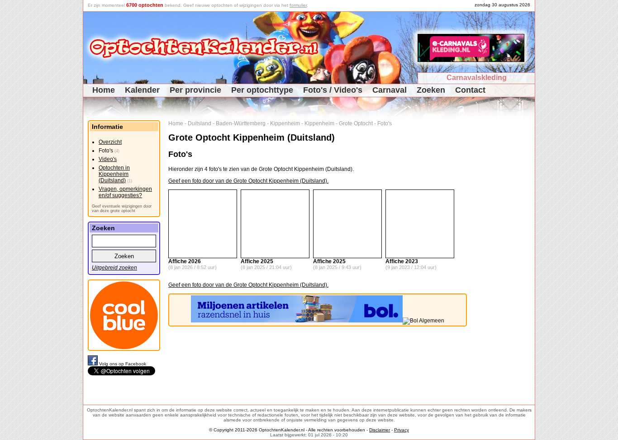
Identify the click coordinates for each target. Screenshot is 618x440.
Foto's (384, 123)
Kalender (142, 90)
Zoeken (431, 90)
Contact (470, 90)
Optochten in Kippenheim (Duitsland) (114, 174)
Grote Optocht (356, 123)
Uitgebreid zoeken (114, 268)
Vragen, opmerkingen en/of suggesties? (125, 192)
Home (103, 90)
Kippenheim (285, 123)
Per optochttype (262, 90)
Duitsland (199, 123)
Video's (108, 159)
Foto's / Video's (332, 90)
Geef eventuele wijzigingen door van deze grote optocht (122, 208)
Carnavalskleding (477, 77)
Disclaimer (379, 429)
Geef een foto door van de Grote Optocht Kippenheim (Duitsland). (248, 181)
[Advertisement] (504, 256)
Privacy (401, 429)
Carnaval (389, 90)
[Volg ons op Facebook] (93, 363)
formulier (298, 5)
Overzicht (110, 142)
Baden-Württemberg (241, 123)
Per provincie (195, 90)
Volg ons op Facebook (122, 363)
